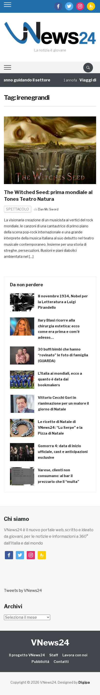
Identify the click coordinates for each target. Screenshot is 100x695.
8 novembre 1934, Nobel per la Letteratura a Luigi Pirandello (63, 302)
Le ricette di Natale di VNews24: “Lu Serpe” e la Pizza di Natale (60, 427)
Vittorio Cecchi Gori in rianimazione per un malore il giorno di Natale (63, 403)
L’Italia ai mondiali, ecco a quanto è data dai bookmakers (60, 379)
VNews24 (50, 642)
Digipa (84, 682)
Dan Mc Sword (48, 209)
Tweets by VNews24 (23, 590)
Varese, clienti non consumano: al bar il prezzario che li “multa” (58, 476)
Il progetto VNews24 (27, 655)
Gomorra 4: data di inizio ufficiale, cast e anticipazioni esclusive (63, 451)
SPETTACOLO (17, 209)
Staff (53, 655)
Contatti (61, 661)
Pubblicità (40, 661)
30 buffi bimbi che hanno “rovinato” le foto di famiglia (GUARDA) (63, 355)
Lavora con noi (74, 655)
